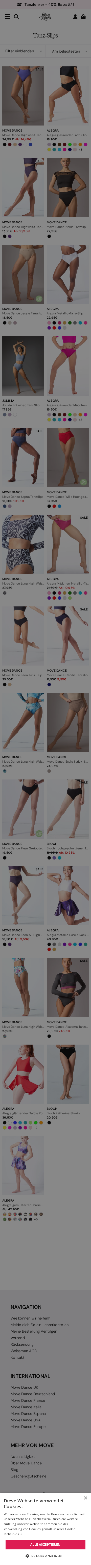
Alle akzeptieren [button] (45, 1544)
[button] (45, 1556)
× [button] (85, 1498)
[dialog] (45, 1529)
